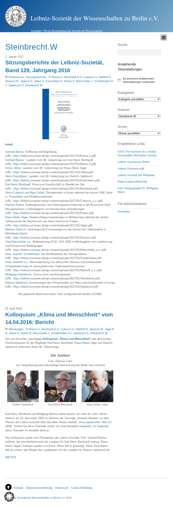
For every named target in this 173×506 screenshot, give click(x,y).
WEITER (10, 457)
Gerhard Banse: (15, 151)
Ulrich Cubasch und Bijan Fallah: (25, 192)
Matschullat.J (84, 81)
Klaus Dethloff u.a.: (17, 262)
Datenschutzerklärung (39, 487)
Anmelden (124, 211)
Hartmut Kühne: (14, 204)
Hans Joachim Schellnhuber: (22, 254)
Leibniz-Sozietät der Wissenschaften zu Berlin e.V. (36, 497)
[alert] (139, 80)
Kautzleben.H (54, 81)
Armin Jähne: (13, 168)
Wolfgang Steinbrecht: (18, 274)
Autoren (124, 110)
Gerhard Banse (14, 160)
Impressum (62, 487)
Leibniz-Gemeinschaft (131, 168)
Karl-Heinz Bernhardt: (18, 184)
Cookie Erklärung (81, 487)
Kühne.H (69, 81)
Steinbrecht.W (33, 85)
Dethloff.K (105, 77)
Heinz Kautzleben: (16, 176)
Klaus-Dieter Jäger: (17, 217)
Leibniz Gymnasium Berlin (134, 161)
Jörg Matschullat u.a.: (18, 241)
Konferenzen (16, 77)
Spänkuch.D (15, 85)
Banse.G (57, 77)
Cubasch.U (90, 77)
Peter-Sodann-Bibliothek (132, 181)
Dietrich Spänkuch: (16, 282)
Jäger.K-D (26, 81)
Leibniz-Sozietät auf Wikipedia (136, 175)
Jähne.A (39, 81)
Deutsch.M (12, 81)
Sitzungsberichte (36, 77)
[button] (9, 496)
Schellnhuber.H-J (61, 333)
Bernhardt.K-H (73, 77)
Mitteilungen (16, 329)
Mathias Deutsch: (16, 229)
